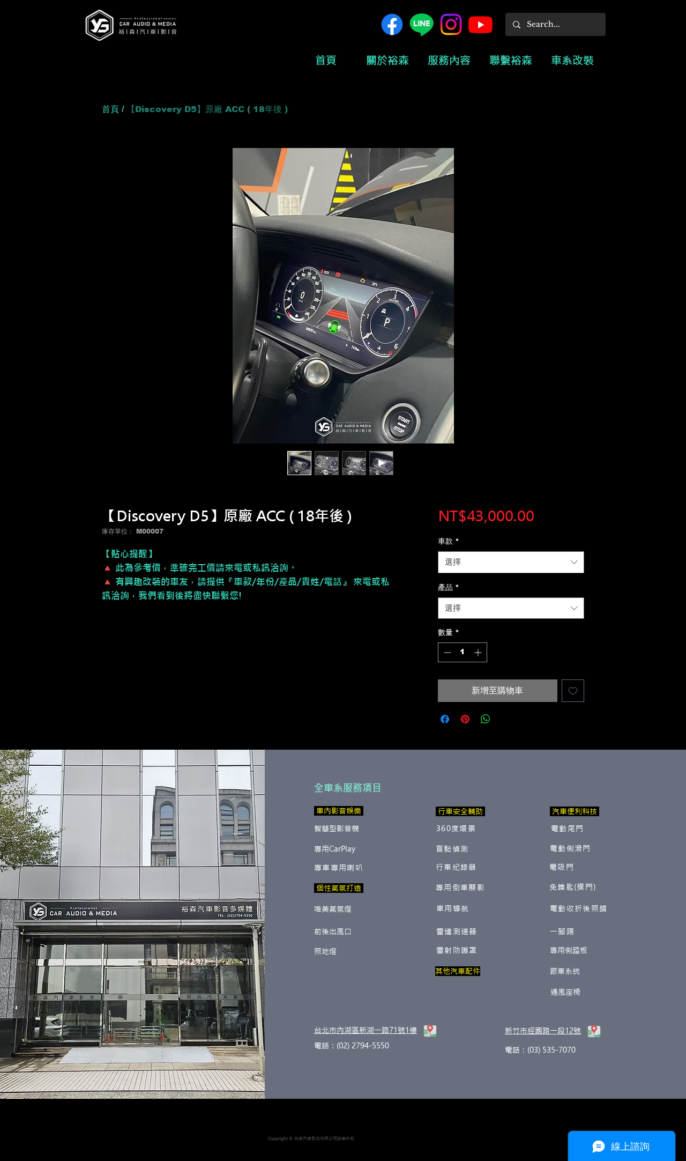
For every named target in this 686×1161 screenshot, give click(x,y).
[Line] (421, 24)
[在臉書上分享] (444, 719)
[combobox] (511, 562)
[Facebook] (392, 24)
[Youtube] (480, 24)
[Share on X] (505, 719)
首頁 (110, 109)
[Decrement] (446, 652)
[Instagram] (451, 24)
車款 (448, 541)
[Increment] (479, 652)
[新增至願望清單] (573, 690)
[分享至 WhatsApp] (485, 719)
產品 (448, 587)
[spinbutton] (462, 652)
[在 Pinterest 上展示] (465, 719)
